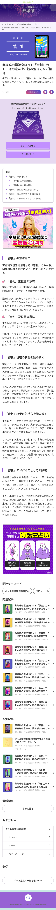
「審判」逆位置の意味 (22, 185)
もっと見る (28, 808)
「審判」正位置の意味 (22, 180)
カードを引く (28, 154)
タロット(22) (42, 591)
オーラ (12, 845)
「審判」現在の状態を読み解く (23, 189)
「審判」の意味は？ (18, 176)
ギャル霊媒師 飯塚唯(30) (17, 591)
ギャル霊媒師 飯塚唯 (16, 828)
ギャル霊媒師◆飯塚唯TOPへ (28, 880)
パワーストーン (16, 853)
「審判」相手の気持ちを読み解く (24, 194)
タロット (13, 837)
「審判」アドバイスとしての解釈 (24, 198)
